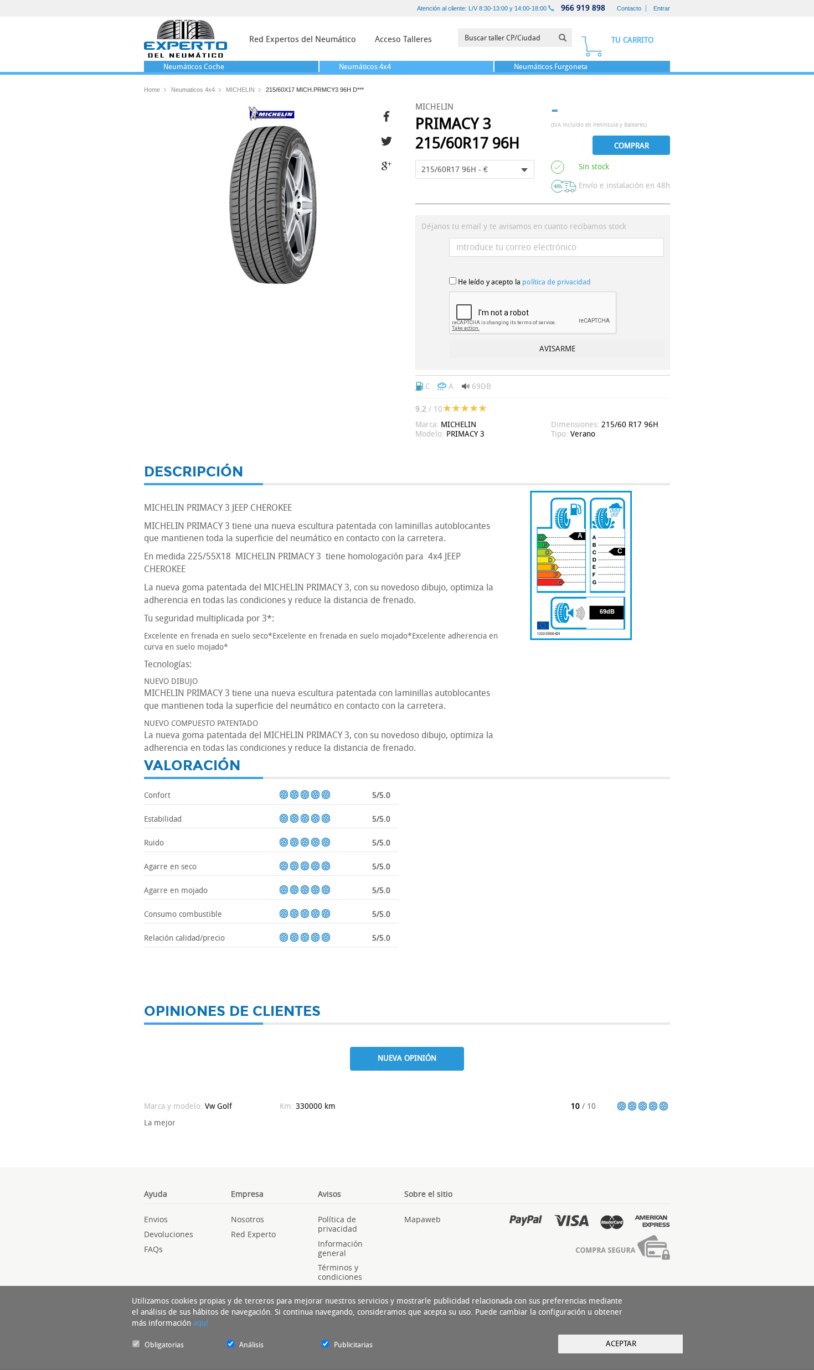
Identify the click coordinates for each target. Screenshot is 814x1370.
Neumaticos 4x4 (193, 89)
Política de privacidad (337, 1224)
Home (152, 89)
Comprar (631, 146)
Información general (340, 1248)
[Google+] (390, 164)
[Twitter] (390, 139)
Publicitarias (353, 1345)
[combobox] (474, 169)
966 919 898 (582, 8)
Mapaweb (422, 1219)
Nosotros (247, 1219)
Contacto (629, 8)
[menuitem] (302, 39)
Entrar (661, 8)
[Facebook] (390, 114)
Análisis (251, 1345)
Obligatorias (164, 1345)
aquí (200, 1323)
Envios (156, 1219)
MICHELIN (240, 89)
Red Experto (253, 1234)
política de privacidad (556, 282)
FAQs (153, 1249)
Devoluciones (168, 1234)
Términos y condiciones (340, 1272)
